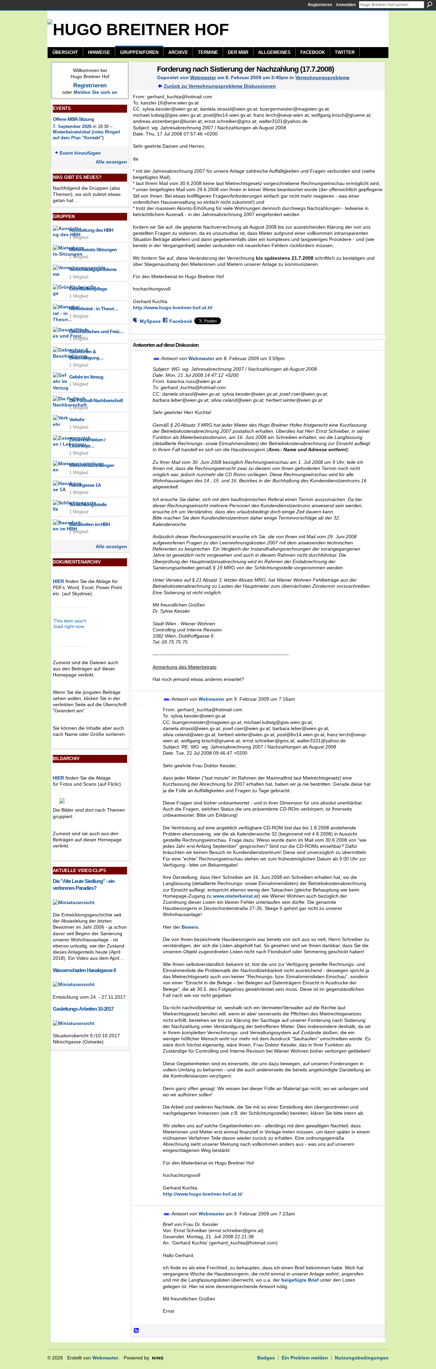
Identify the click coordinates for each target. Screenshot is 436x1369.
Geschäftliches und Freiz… (96, 331)
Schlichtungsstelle (88, 504)
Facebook (180, 321)
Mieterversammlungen (91, 465)
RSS (137, 1331)
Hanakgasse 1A (85, 485)
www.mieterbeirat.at (236, 896)
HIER (58, 581)
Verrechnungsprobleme (92, 269)
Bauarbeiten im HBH (89, 524)
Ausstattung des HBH (91, 230)
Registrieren (320, 4)
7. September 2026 (72, 126)
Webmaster (203, 77)
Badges (266, 1357)
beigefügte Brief (300, 1280)
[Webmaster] (142, 83)
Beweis (190, 927)
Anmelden (346, 4)
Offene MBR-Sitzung (73, 119)
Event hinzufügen (80, 153)
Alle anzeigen (111, 162)
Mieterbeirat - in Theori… (93, 308)
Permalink (156, 359)
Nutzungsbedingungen (362, 1357)
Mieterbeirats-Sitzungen (93, 249)
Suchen (429, 4)
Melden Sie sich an (96, 92)
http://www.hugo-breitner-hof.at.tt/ (173, 307)
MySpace (150, 321)
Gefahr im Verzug (86, 377)
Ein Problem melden (305, 1357)
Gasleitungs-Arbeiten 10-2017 (83, 1009)
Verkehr (76, 419)
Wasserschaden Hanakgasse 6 (84, 970)
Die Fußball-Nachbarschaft (96, 400)
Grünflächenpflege (88, 288)
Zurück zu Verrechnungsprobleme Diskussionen (220, 86)
